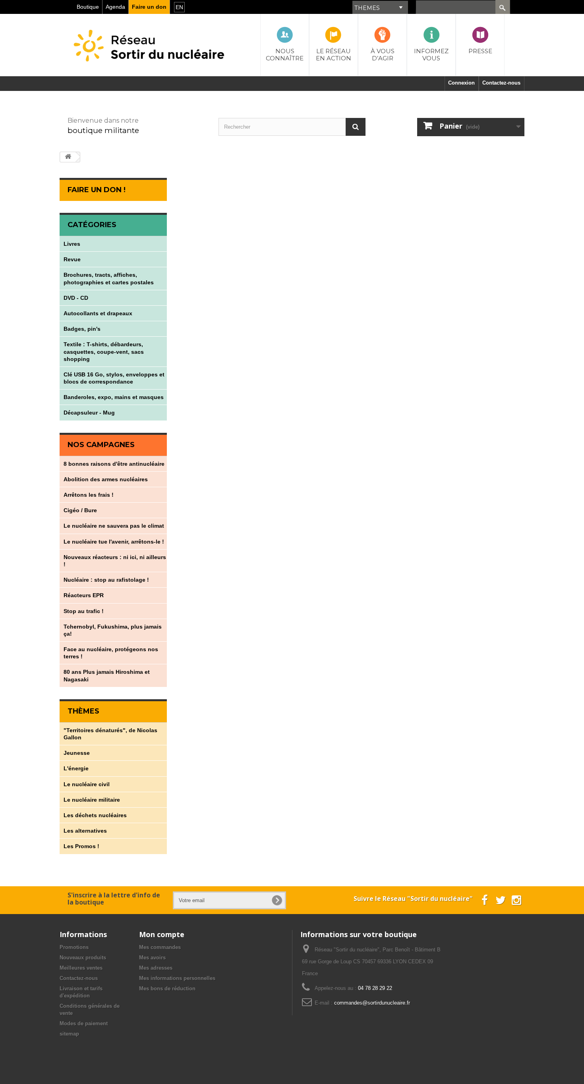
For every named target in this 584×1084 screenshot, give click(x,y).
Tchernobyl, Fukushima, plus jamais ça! (113, 630)
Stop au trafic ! (84, 611)
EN (179, 7)
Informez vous (431, 54)
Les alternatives (85, 830)
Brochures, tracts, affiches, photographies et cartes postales (109, 278)
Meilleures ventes (81, 968)
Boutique (88, 7)
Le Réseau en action (333, 54)
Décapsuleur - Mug (89, 412)
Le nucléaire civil (87, 784)
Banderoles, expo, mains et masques (114, 397)
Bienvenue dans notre (103, 120)
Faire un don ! (97, 189)
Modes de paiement (84, 1023)
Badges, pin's (82, 329)
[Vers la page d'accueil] (149, 37)
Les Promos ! (81, 846)
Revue (72, 259)
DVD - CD (76, 298)
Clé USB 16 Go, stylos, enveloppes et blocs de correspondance (114, 378)
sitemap (69, 1034)
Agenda (115, 7)
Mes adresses (155, 968)
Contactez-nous (79, 978)
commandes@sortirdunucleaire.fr (372, 1003)
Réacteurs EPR (84, 595)
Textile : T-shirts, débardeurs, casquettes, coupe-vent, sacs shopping (104, 351)
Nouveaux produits (83, 958)
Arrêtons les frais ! (89, 495)
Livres (72, 244)
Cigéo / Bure (80, 510)
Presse (480, 51)
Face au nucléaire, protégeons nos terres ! (111, 653)
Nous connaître (285, 54)
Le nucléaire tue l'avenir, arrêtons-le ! (114, 541)
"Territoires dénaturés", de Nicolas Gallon (110, 734)
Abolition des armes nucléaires (106, 479)
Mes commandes (160, 947)
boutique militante (103, 130)
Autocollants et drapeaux (98, 313)
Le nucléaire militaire (92, 800)
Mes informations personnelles (177, 978)
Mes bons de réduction (167, 988)
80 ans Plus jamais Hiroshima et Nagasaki (107, 675)
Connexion (461, 83)
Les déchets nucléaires (95, 815)
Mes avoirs (152, 958)
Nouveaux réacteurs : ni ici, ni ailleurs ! (115, 560)
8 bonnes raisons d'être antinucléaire (114, 464)
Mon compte (161, 934)
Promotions (74, 947)
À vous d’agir (382, 54)
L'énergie (76, 768)
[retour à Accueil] (67, 157)
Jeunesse (77, 753)
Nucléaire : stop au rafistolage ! (106, 580)
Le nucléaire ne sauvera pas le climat (114, 526)
